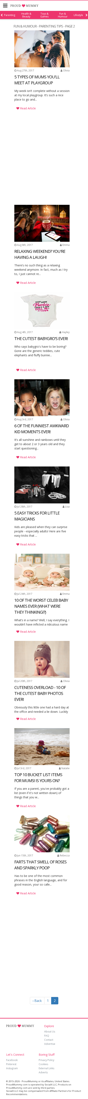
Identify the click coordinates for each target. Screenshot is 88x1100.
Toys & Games (44, 15)
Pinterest (11, 1064)
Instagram (12, 1068)
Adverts (43, 1072)
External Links (46, 1068)
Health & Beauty (26, 15)
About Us (49, 1031)
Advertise (49, 1044)
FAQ (46, 1035)
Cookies (43, 1064)
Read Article (27, 108)
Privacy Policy (46, 1060)
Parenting (9, 15)
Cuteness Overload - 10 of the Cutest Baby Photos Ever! (40, 693)
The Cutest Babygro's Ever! (41, 338)
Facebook (12, 1060)
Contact (48, 1040)
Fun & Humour (63, 15)
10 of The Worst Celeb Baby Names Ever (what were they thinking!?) (41, 606)
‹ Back (37, 1000)
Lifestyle (78, 15)
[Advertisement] (42, 145)
